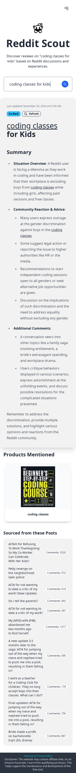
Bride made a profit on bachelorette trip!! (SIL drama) (37, 736)
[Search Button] (65, 84)
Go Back (14, 114)
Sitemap (29, 756)
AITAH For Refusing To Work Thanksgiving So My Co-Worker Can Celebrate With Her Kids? (37, 552)
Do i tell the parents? (37, 601)
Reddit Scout (38, 43)
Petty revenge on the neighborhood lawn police (37, 573)
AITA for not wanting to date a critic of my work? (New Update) (37, 589)
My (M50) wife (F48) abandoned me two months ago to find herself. (37, 626)
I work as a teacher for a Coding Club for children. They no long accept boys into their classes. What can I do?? (37, 686)
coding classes (32, 125)
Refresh (34, 114)
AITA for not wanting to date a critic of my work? (37, 611)
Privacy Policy (44, 756)
